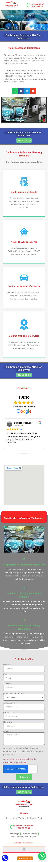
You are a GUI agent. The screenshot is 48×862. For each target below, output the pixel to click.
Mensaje (7, 731)
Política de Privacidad (19, 837)
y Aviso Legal (20, 762)
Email (6, 674)
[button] (15, 91)
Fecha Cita (8, 712)
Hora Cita (7, 722)
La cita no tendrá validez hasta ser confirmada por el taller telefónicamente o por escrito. (23, 751)
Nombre (7, 665)
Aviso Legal (14, 834)
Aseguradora (9, 703)
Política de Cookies (29, 834)
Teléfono (7, 684)
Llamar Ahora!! (37, 4)
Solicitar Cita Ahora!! (24, 825)
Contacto (33, 837)
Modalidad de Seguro (13, 693)
